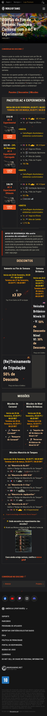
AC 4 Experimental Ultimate (9, 190)
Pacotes (13, 92)
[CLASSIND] (5, 680)
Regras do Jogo (9, 650)
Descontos (23, 92)
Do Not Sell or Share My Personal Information (22, 659)
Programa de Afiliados (12, 626)
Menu (43, 8)
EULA (4, 635)
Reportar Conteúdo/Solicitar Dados (18, 631)
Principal (4, 16)
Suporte (5, 616)
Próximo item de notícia (39, 584)
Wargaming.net (14, 711)
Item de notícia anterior (7, 584)
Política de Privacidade (12, 640)
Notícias (12, 16)
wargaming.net (12, 668)
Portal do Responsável (12, 645)
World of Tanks (11, 8)
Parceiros (6, 621)
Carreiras (6, 655)
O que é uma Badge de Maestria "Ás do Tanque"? (21, 514)
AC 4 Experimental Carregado (9, 154)
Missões (34, 92)
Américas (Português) (15, 608)
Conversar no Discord (11, 49)
